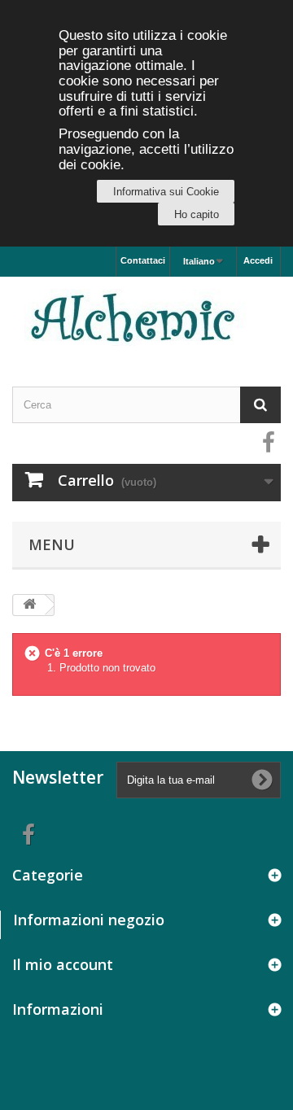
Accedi (258, 260)
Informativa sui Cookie (166, 192)
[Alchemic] (146, 317)
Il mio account (62, 964)
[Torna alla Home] (29, 605)
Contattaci (142, 260)
